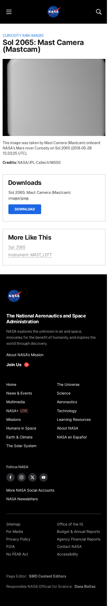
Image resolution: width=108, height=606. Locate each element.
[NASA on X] (32, 477)
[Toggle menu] (8, 11)
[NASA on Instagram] (21, 477)
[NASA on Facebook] (10, 477)
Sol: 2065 (16, 247)
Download (25, 209)
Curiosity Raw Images (23, 35)
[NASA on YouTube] (43, 477)
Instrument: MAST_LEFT (30, 254)
